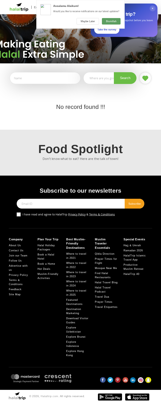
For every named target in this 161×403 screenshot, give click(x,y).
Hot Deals (44, 268)
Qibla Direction (104, 253)
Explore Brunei (76, 336)
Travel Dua (102, 296)
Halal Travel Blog (106, 282)
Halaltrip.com (49, 396)
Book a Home (46, 263)
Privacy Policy (77, 214)
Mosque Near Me (106, 268)
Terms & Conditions (102, 214)
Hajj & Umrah (132, 245)
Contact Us (16, 250)
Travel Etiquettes (106, 306)
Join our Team (18, 255)
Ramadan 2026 (133, 250)
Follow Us (15, 260)
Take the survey (106, 29)
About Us (15, 245)
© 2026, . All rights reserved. (57, 396)
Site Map (15, 294)
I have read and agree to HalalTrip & (69, 214)
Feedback (15, 289)
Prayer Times (104, 301)
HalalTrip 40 (131, 274)
